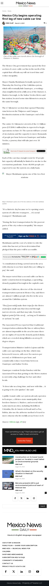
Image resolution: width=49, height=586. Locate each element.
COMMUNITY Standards (12, 560)
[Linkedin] (27, 498)
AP (21, 422)
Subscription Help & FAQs (13, 557)
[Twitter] (21, 498)
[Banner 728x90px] (24, 257)
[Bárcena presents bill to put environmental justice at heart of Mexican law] (8, 486)
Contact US (7, 563)
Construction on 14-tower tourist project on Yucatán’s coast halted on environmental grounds (29, 459)
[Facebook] (15, 498)
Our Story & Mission (11, 543)
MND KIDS (6, 548)
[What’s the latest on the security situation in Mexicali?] (8, 474)
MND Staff (9, 23)
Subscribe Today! (24, 441)
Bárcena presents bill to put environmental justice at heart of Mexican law (29, 485)
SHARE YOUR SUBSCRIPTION (25, 545)
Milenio (12, 422)
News (9, 11)
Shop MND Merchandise (12, 554)
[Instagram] (33, 498)
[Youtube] (37, 571)
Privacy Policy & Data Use (13, 566)
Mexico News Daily (14, 583)
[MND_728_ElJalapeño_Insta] (24, 151)
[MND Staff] (4, 23)
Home (4, 11)
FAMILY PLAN (7, 545)
